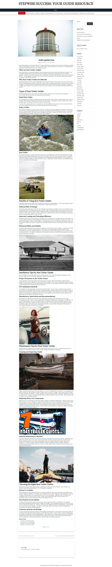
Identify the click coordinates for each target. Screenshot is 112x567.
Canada (78, 116)
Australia (79, 114)
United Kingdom (80, 129)
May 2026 (79, 60)
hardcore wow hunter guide (27, 524)
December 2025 (80, 70)
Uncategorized (80, 127)
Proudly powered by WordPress (47, 565)
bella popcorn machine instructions (85, 36)
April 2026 (79, 62)
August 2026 (80, 56)
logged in (29, 549)
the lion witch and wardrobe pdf (84, 34)
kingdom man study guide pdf (83, 40)
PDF (78, 123)
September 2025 (80, 76)
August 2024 (80, 101)
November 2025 (80, 72)
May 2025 (79, 84)
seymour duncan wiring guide (28, 522)
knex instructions (80, 32)
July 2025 (79, 80)
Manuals (79, 121)
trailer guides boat (46, 60)
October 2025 (80, 74)
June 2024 (79, 105)
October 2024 (80, 97)
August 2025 (79, 78)
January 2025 (80, 91)
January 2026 (80, 68)
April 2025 (79, 86)
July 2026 (79, 58)
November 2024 (80, 95)
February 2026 (80, 66)
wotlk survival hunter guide (27, 520)
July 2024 (79, 103)
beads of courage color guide (28, 523)
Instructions (79, 119)
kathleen (53, 62)
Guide (48, 526)
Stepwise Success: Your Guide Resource (56, 4)
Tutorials (79, 125)
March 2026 (79, 64)
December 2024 (80, 93)
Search (78, 21)
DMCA (55, 10)
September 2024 (80, 99)
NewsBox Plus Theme (60, 565)
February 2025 (80, 89)
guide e (78, 38)
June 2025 (79, 82)
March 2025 (79, 88)
